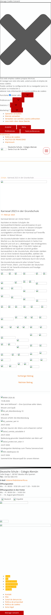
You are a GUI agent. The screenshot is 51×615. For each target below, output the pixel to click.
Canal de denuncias (11, 581)
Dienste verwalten (12, 116)
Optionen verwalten (13, 114)
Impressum (9, 142)
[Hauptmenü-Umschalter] (46, 150)
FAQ (7, 579)
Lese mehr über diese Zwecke (17, 121)
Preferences (10, 131)
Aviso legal (9, 589)
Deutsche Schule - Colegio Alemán (22, 147)
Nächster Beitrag (25, 382)
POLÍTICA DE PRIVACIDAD (15, 139)
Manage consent (12, 613)
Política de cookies (12, 137)
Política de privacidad (11, 584)
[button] (25, 39)
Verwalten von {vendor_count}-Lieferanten (22, 119)
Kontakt (8, 576)
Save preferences (32, 131)
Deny (24, 127)
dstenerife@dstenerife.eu (16, 480)
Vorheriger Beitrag (25, 376)
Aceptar (8, 127)
